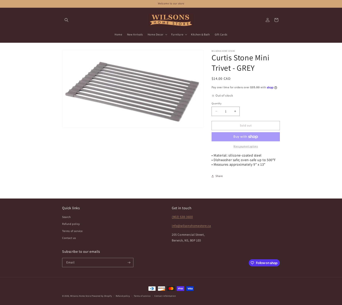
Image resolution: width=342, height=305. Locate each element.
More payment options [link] (246, 146)
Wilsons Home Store (80, 296)
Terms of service (72, 231)
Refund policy (71, 224)
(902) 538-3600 (182, 217)
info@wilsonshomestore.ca (191, 226)
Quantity (216, 103)
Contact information (165, 296)
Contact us (69, 238)
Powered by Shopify (102, 296)
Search (66, 217)
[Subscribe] (128, 262)
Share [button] (219, 176)
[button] (66, 20)
